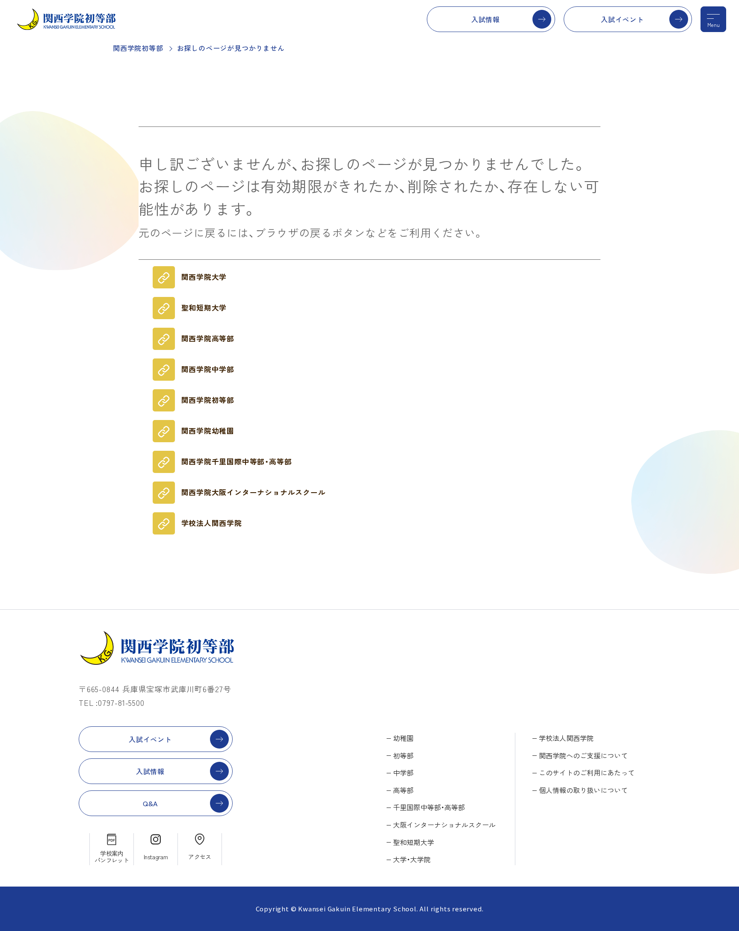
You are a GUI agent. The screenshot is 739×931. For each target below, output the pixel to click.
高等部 (403, 790)
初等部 (403, 755)
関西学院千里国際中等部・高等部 (236, 461)
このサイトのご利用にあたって (587, 772)
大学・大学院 (412, 859)
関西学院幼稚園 (208, 431)
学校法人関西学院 (211, 523)
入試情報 (485, 19)
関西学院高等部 (208, 338)
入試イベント (622, 19)
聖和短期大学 (204, 308)
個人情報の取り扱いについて (583, 790)
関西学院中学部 (208, 369)
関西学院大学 (204, 277)
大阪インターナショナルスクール (444, 824)
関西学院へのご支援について (583, 755)
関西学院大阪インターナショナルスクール (253, 492)
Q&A (150, 803)
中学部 (403, 772)
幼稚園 (403, 738)
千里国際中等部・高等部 (429, 807)
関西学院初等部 (138, 48)
